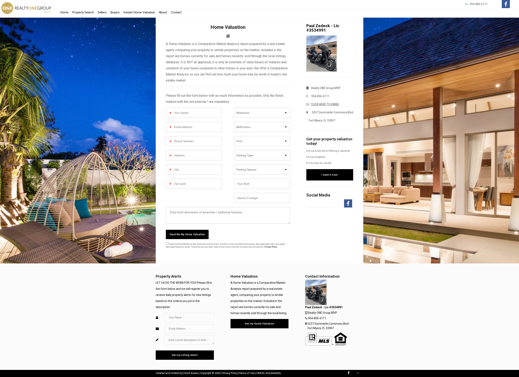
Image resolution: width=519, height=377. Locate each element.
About (163, 12)
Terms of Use (247, 373)
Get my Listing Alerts (185, 355)
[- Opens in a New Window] (506, 4)
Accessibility (273, 373)
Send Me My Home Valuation (187, 234)
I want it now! (330, 174)
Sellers (102, 12)
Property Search (83, 12)
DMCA (260, 373)
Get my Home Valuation (259, 323)
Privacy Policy (271, 247)
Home (64, 12)
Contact (176, 12)
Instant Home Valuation (139, 12)
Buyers (115, 12)
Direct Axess (190, 373)
